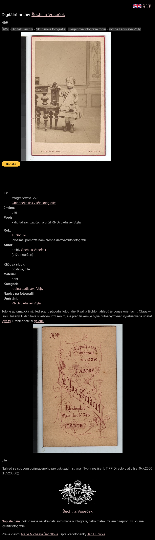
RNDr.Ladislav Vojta (26, 303)
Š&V (5, 29)
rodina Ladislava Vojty (125, 29)
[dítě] (66, 96)
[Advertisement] (75, 177)
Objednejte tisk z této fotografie (34, 203)
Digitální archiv (22, 29)
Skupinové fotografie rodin (87, 29)
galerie (39, 321)
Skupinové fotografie (50, 29)
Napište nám (11, 521)
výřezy (6, 321)
